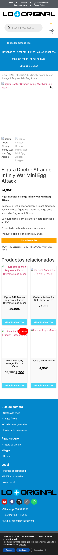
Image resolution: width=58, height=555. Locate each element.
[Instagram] (19, 502)
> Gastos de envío (10, 413)
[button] (51, 87)
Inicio (11, 3)
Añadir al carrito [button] (14, 322)
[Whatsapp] (34, 502)
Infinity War (46, 247)
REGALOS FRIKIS (19, 59)
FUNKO (31, 52)
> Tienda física (9, 418)
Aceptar (9, 550)
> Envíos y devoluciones (14, 430)
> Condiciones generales (14, 424)
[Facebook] (12, 502)
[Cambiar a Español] (51, 23)
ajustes (22, 544)
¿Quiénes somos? (41, 3)
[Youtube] (4, 502)
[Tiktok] (27, 502)
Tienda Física (39, 5)
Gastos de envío (20, 5)
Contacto (23, 3)
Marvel (33, 75)
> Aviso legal (8, 482)
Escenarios (38, 550)
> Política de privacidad (13, 470)
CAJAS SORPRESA (46, 52)
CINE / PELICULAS (18, 75)
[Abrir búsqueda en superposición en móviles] (23, 27)
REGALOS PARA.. (38, 59)
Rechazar (23, 550)
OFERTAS (21, 52)
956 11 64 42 (20, 515)
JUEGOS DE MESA (29, 66)
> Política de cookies (12, 476)
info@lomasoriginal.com (21, 520)
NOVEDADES (8, 52)
